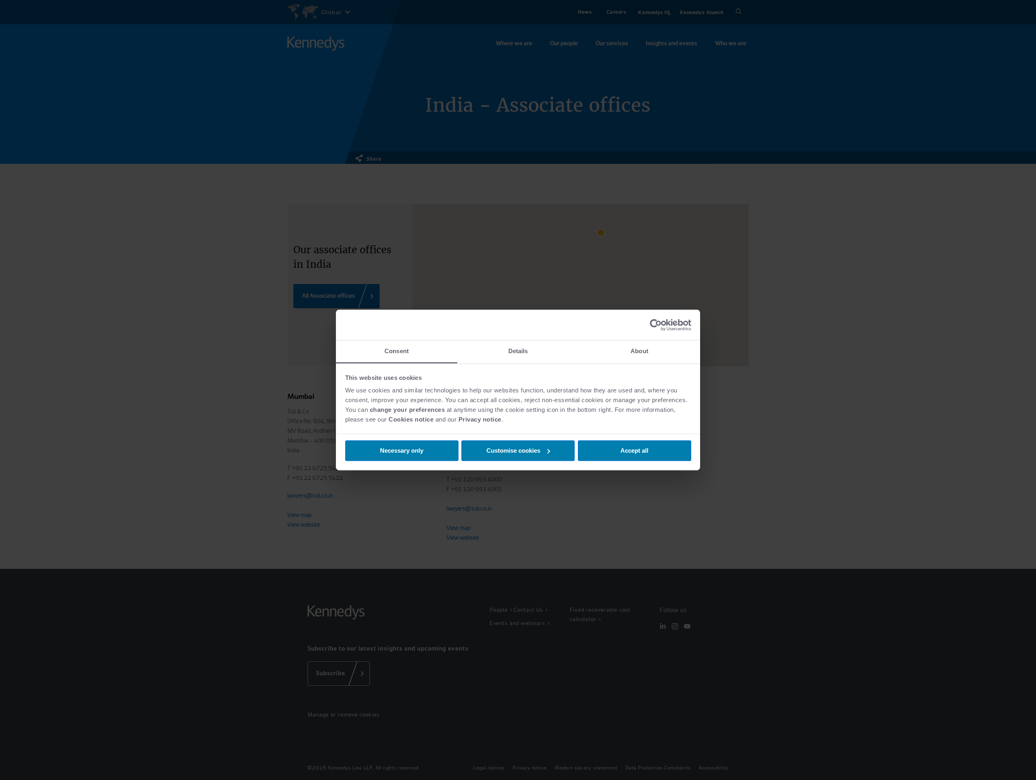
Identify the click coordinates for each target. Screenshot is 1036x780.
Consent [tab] (396, 351)
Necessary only (401, 450)
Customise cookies (513, 450)
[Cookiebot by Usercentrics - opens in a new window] (655, 325)
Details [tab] (518, 351)
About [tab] (639, 351)
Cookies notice (410, 419)
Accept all (634, 450)
